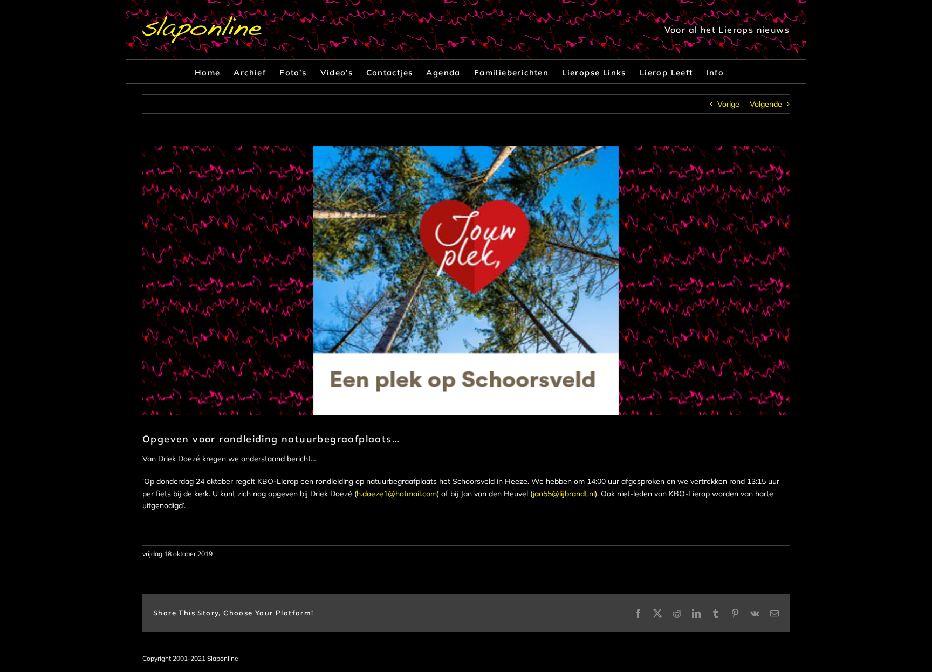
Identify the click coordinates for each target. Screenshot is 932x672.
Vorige (728, 104)
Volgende (766, 104)
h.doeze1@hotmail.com (397, 493)
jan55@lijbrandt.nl (564, 493)
